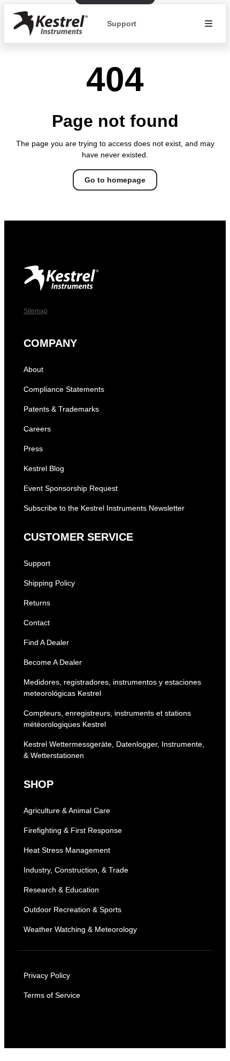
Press (33, 448)
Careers (37, 429)
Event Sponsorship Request (71, 488)
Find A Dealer (46, 642)
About (33, 369)
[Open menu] (208, 23)
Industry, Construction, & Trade (76, 870)
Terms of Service (52, 995)
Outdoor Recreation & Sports (72, 909)
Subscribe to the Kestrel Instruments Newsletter (104, 508)
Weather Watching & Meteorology (80, 929)
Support (121, 23)
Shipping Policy (49, 583)
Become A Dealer (53, 662)
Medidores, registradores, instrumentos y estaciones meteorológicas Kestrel (112, 688)
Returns (37, 602)
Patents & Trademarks (61, 409)
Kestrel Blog (44, 468)
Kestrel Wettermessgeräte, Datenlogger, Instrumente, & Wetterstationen (114, 750)
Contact (37, 622)
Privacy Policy (47, 975)
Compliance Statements (64, 389)
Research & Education (61, 889)
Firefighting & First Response (73, 830)
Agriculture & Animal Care (67, 810)
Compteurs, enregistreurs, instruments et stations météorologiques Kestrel (107, 719)
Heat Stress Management (67, 850)
